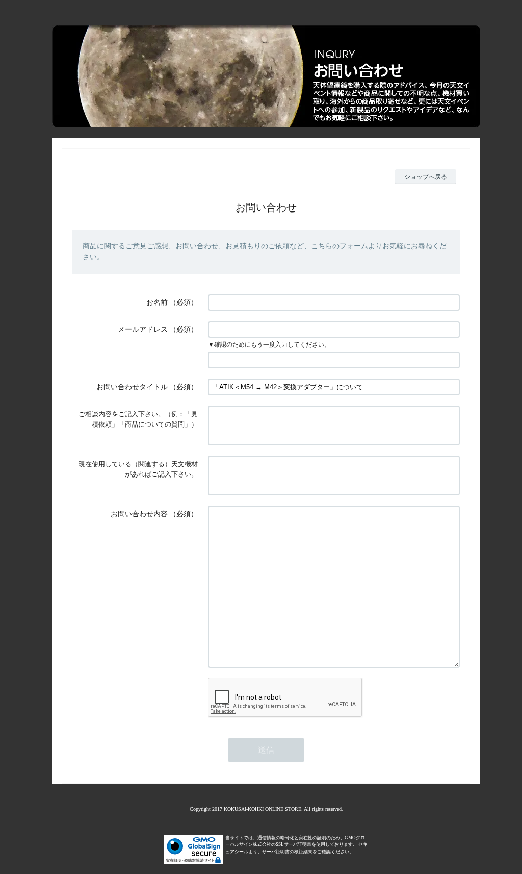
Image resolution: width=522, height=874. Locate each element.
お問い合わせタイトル (132, 387)
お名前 (157, 302)
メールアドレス (143, 329)
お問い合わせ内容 (139, 514)
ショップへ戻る (425, 176)
